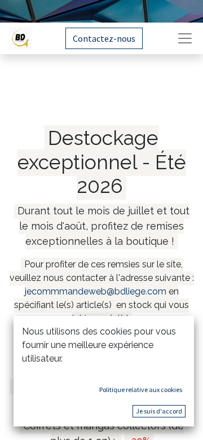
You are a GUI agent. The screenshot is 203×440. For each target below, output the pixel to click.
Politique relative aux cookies (140, 389)
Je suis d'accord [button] (159, 411)
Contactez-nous (104, 38)
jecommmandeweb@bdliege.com (95, 291)
